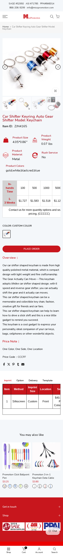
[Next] (57, 66)
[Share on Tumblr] (18, 364)
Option (20, 380)
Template (48, 380)
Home (6, 27)
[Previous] (5, 66)
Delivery (33, 380)
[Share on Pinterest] (13, 364)
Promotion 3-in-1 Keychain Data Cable (43, 476)
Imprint (7, 380)
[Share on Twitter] (8, 364)
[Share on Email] (22, 364)
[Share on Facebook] (4, 364)
